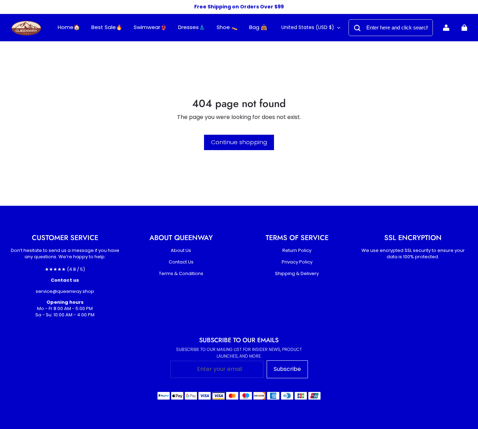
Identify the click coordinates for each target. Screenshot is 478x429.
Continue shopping (239, 142)
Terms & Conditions (181, 273)
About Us (181, 250)
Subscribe (287, 369)
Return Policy (296, 250)
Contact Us (181, 262)
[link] (150, 27)
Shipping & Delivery (297, 273)
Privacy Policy (297, 262)
